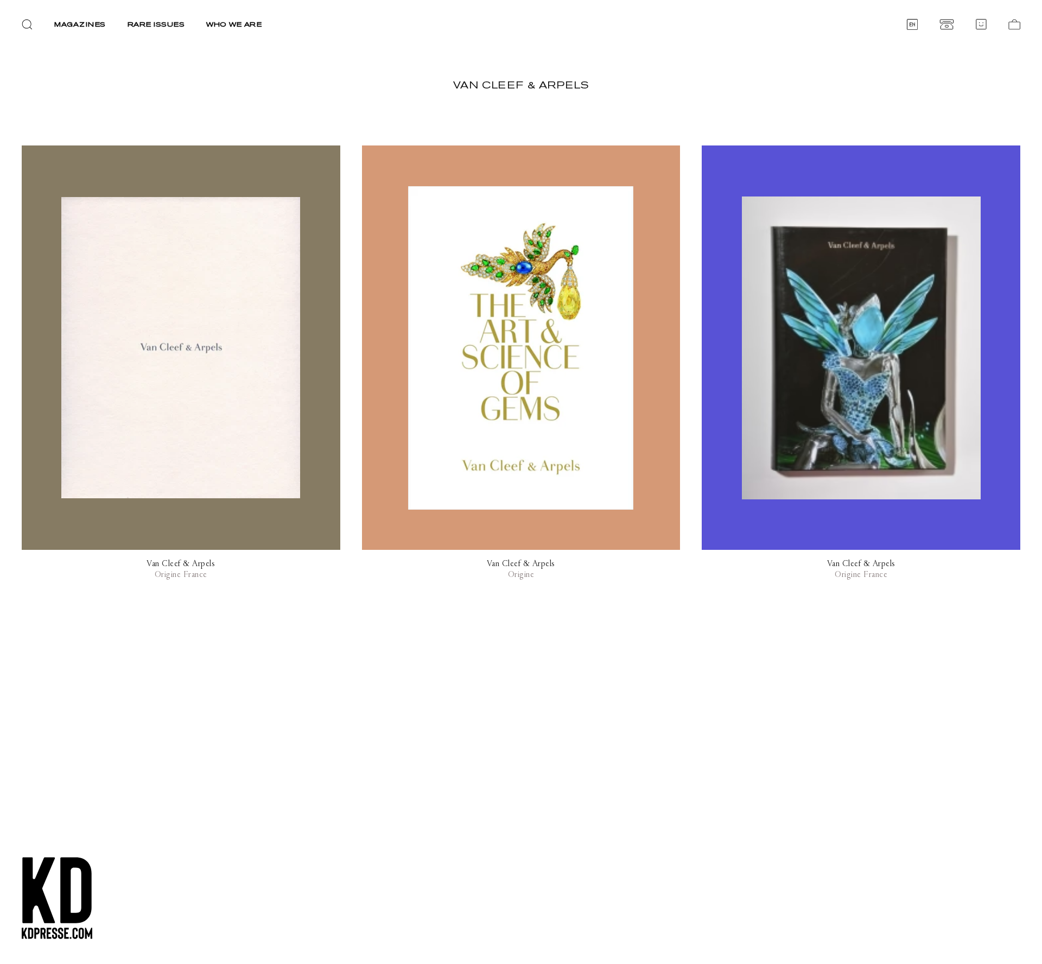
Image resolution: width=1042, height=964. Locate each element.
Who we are (234, 24)
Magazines (80, 24)
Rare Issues (156, 24)
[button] (27, 24)
